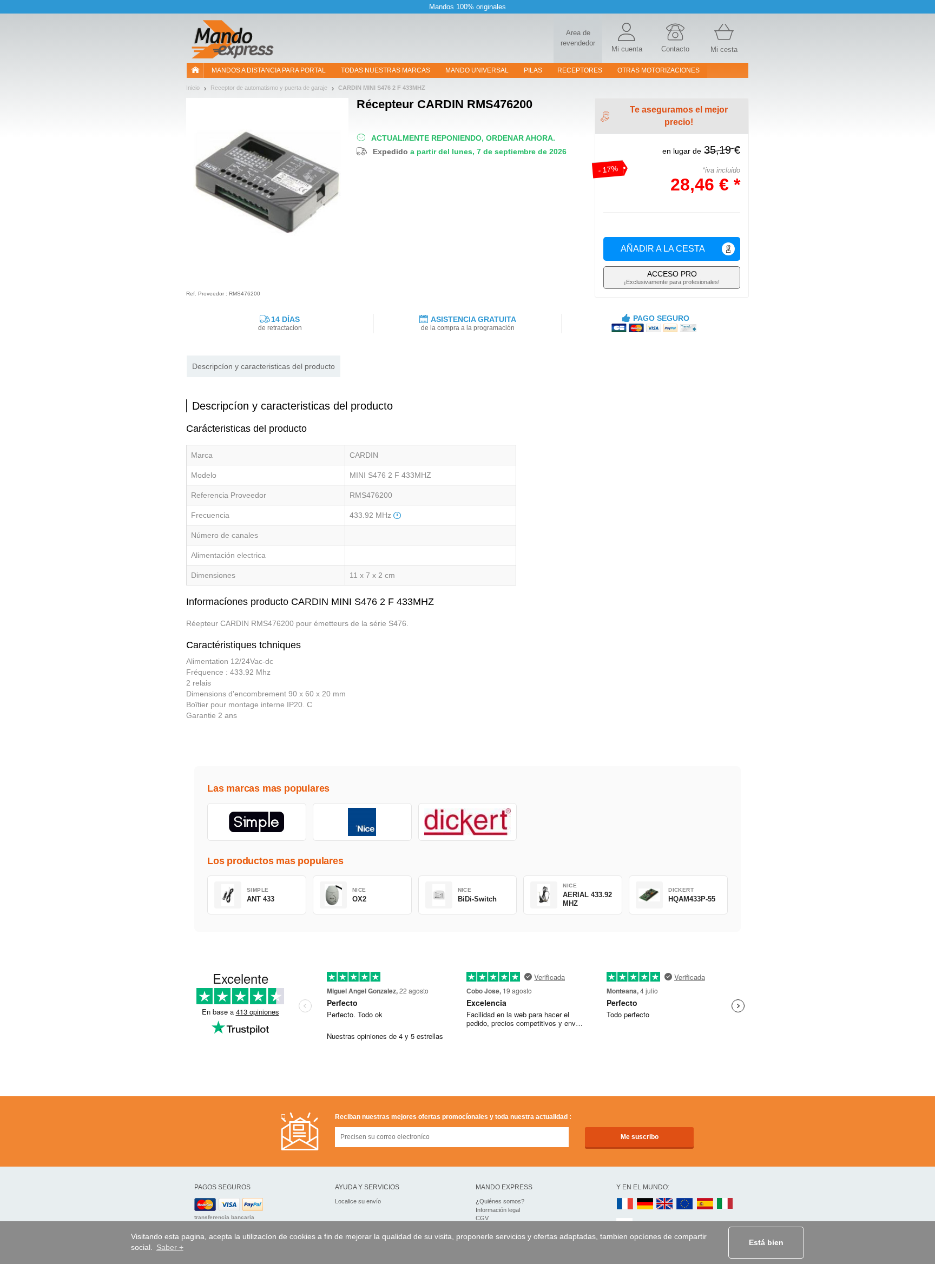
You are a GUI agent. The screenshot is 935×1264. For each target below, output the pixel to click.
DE (645, 1204)
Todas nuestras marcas (385, 70)
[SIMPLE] (256, 822)
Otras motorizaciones (658, 70)
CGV (482, 1218)
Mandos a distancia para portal (269, 70)
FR (625, 1204)
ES (705, 1204)
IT (725, 1204)
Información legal (498, 1210)
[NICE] (362, 822)
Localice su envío (358, 1201)
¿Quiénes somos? (500, 1201)
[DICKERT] (467, 822)
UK (665, 1204)
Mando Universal (477, 70)
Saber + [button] (169, 1247)
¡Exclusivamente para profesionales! (672, 277)
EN (685, 1204)
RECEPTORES (579, 70)
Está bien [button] (766, 1242)
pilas (533, 70)
